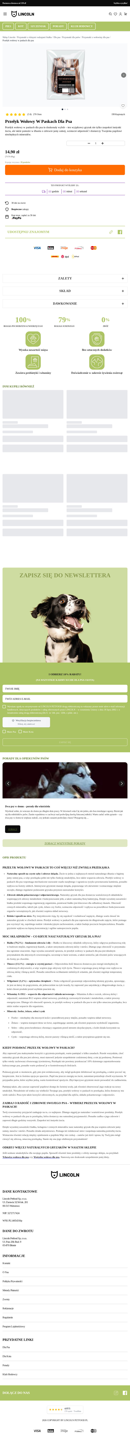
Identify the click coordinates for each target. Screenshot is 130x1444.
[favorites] (123, 105)
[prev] (8, 783)
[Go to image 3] (67, 109)
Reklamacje (8, 1308)
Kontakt (6, 1263)
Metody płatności (11, 1290)
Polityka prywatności (12, 1281)
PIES (8, 26)
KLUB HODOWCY (82, 26)
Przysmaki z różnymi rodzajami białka (34, 37)
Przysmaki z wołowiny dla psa (95, 37)
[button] (26, 722)
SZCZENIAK (38, 26)
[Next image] (123, 75)
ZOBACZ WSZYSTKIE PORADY (65, 843)
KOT (21, 26)
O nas (6, 1272)
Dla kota (7, 1356)
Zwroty (6, 1299)
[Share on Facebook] (120, 232)
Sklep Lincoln (9, 37)
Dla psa (57, 37)
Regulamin (8, 1317)
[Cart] (125, 14)
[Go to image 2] (65, 109)
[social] (116, 1392)
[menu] (5, 14)
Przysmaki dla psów (71, 37)
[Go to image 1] (62, 109)
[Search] (110, 14)
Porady (6, 1365)
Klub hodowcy (10, 1374)
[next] (122, 783)
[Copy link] (111, 232)
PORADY (58, 26)
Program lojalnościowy (14, 1326)
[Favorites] (115, 14)
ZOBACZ (12, 829)
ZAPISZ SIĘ (65, 742)
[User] (120, 14)
